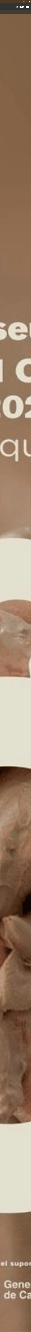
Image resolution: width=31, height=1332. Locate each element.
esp (24, 1)
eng (28, 1)
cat (20, 1)
